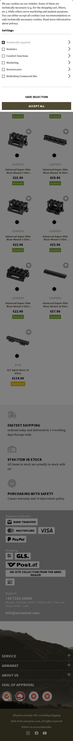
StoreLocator (14, 69)
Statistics (11, 49)
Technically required (18, 42)
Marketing (12, 62)
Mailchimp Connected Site (21, 76)
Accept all (37, 106)
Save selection (36, 97)
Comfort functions (17, 56)
